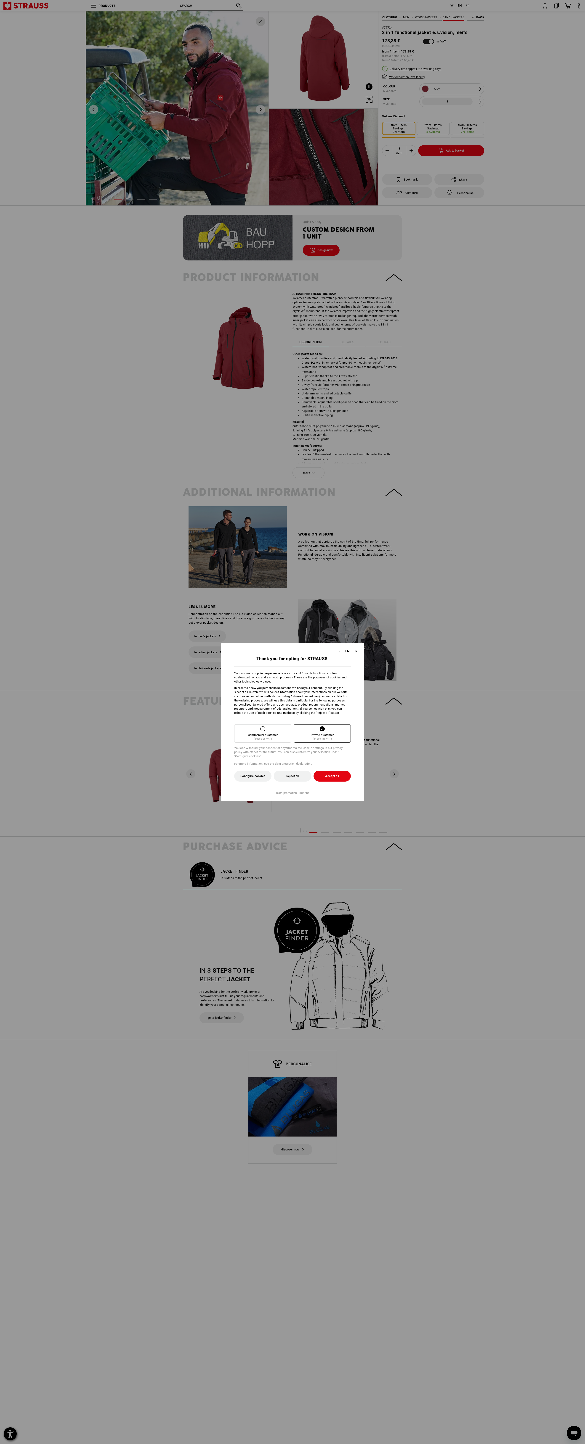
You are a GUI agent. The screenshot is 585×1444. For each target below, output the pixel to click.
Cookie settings (313, 748)
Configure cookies (252, 776)
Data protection (286, 793)
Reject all (292, 776)
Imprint (304, 793)
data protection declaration (293, 763)
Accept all (332, 776)
